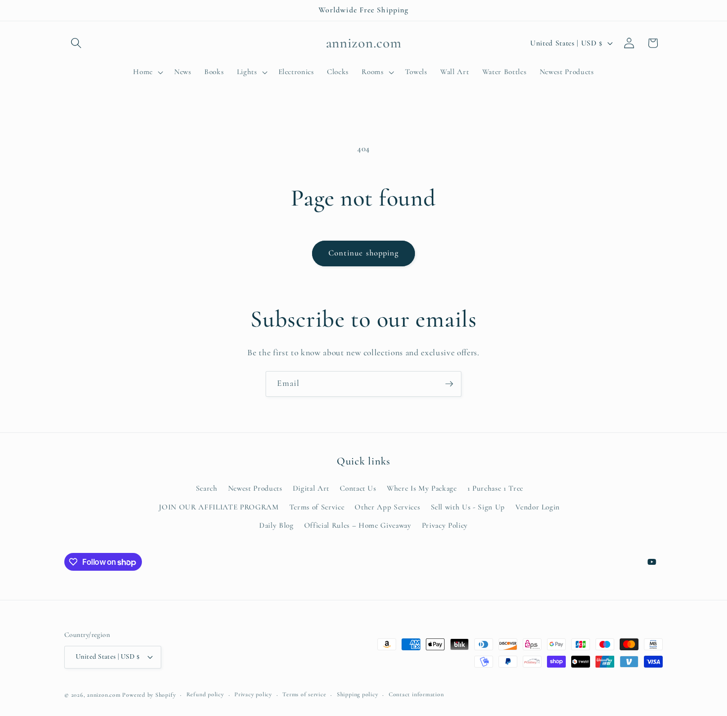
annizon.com (103, 694)
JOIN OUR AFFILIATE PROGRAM (218, 507)
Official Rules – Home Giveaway (357, 525)
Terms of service (304, 694)
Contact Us (358, 488)
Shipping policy (357, 694)
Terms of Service (317, 507)
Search (207, 488)
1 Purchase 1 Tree (495, 488)
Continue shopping (363, 253)
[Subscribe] (449, 384)
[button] (76, 43)
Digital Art (311, 488)
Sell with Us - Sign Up (468, 507)
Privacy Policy (445, 525)
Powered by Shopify (149, 694)
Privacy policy (253, 694)
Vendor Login (537, 507)
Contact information (416, 694)
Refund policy (205, 694)
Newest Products (255, 488)
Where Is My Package (422, 488)
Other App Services (387, 507)
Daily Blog (276, 525)
